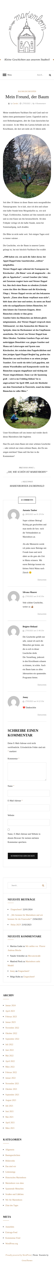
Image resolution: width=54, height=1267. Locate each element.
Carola (15, 103)
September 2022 (12, 1039)
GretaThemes (27, 1260)
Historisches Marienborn (15, 1177)
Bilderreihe (10, 1161)
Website (11, 815)
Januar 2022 (10, 1078)
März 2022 (10, 1067)
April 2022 (10, 1061)
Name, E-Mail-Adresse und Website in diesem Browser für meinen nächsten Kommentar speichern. (24, 838)
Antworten (41, 580)
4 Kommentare (40, 103)
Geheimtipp (10, 1172)
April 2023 (10, 1011)
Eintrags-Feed (11, 1232)
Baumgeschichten (27, 91)
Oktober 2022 (11, 1033)
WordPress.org (11, 1243)
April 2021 (10, 1122)
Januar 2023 (10, 1022)
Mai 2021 (9, 1117)
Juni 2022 (9, 1050)
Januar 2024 (10, 1005)
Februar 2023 (11, 1016)
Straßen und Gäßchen (14, 1194)
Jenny (25, 697)
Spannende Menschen (14, 1189)
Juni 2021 (9, 1111)
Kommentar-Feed (12, 1238)
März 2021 (10, 1128)
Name (11, 786)
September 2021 (12, 1095)
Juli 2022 (9, 1044)
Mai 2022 (9, 1056)
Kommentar (13, 759)
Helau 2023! (16, 925)
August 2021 (10, 1100)
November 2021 (12, 1083)
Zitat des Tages (11, 1205)
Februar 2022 (11, 1072)
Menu (9, 75)
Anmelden (9, 1227)
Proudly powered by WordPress (19, 1255)
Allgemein (9, 1150)
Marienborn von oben (14, 1183)
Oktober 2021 (11, 1089)
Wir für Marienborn (13, 1200)
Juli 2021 (9, 1106)
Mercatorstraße (34, 956)
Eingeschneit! (16, 909)
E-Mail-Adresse (15, 801)
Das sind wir (10, 1166)
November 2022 (12, 1028)
